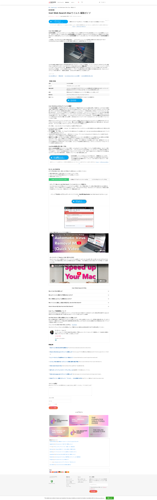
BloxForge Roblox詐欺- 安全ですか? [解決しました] (65, 454)
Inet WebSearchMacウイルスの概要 (72, 75)
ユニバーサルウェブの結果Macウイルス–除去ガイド (61, 357)
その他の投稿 (58, 336)
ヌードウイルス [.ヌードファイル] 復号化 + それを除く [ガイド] (65, 451)
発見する (68, 477)
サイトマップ (69, 479)
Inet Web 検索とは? (53, 75)
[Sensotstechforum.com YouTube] (103, 2)
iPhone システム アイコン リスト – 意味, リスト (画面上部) (64, 446)
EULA (73, 26)
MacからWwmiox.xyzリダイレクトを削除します (61, 351)
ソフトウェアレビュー (70, 483)
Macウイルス (54, 7)
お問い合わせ (80, 482)
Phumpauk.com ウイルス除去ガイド (62, 459)
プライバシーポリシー (81, 26)
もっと (79, 477)
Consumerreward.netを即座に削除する (63, 464)
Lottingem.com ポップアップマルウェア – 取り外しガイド (65, 462)
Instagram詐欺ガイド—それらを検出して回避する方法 (65, 449)
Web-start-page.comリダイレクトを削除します (61, 374)
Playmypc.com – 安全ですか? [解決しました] (64, 444)
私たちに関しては (81, 479)
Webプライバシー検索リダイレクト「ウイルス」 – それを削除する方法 (66, 378)
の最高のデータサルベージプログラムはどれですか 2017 (68, 441)
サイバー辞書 (69, 482)
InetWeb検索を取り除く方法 (87, 75)
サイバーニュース (61, 2)
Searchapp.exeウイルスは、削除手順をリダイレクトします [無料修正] (68, 456)
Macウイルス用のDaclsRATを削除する (59, 347)
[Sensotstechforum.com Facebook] (101, 2)
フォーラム (68, 486)
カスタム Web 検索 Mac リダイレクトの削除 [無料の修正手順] (64, 361)
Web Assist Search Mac (56, 365)
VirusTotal (74, 324)
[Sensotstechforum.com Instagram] (104, 2)
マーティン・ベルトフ (54, 16)
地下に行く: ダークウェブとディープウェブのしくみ (61, 370)
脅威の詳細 (61, 75)
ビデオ (67, 485)
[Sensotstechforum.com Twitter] (99, 2)
